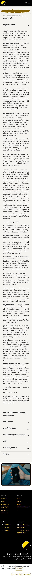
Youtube (6, 530)
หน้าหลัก (3, 498)
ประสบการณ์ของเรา (23, 507)
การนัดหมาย (5, 504)
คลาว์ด (19, 504)
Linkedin (7, 527)
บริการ (19, 501)
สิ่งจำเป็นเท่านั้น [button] (16, 574)
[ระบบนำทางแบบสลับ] (29, 2)
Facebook (7, 525)
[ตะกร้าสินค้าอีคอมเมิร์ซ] (25, 2)
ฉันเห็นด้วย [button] (26, 574)
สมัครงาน (4, 510)
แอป (18, 498)
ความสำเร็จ (4, 507)
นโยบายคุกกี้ (19, 568)
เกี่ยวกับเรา (4, 513)
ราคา (3, 501)
